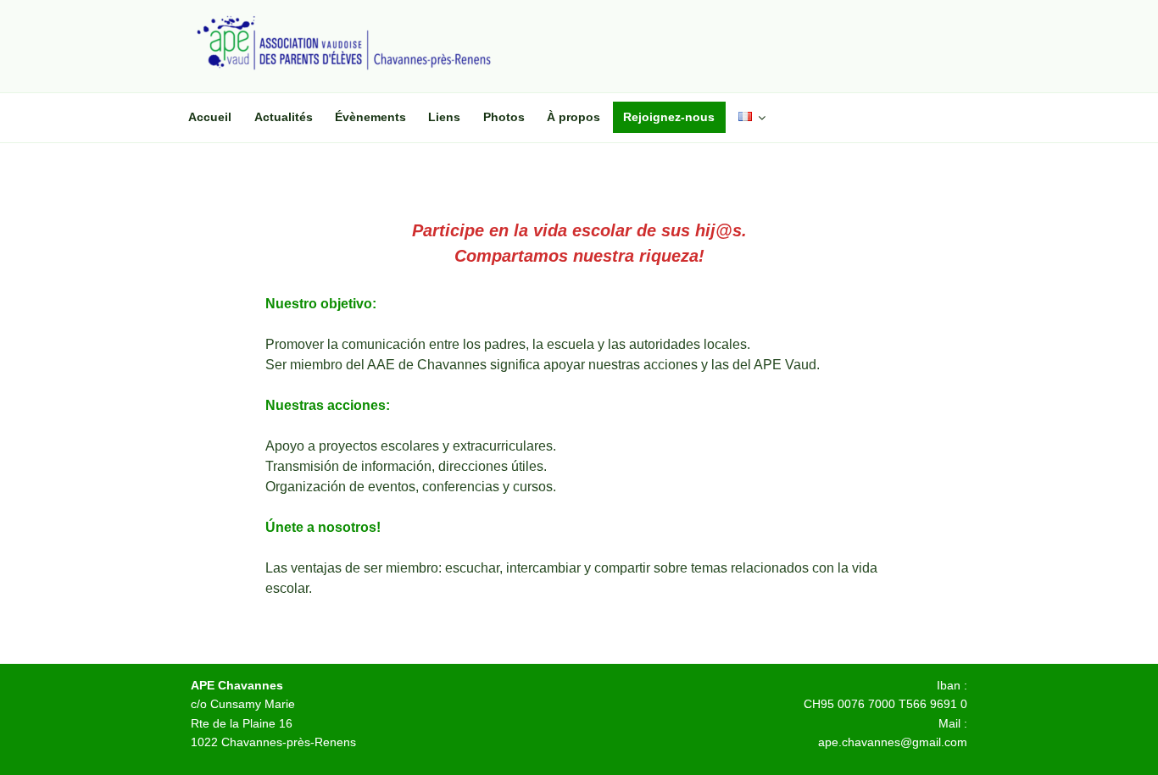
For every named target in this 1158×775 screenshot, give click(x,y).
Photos (504, 117)
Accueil (209, 117)
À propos (573, 117)
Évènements (370, 117)
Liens (444, 117)
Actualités (283, 117)
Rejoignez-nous (669, 117)
